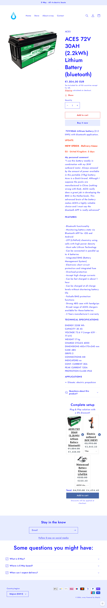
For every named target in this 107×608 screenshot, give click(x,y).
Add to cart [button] (82, 494)
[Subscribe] (75, 530)
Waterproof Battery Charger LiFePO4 (82, 469)
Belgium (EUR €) (16, 594)
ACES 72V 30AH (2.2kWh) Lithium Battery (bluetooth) (74, 437)
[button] (87, 16)
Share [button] (70, 95)
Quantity (68, 100)
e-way (84, 597)
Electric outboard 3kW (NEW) (91, 437)
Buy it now (82, 122)
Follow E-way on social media (54, 537)
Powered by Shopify (93, 597)
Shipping (68, 90)
